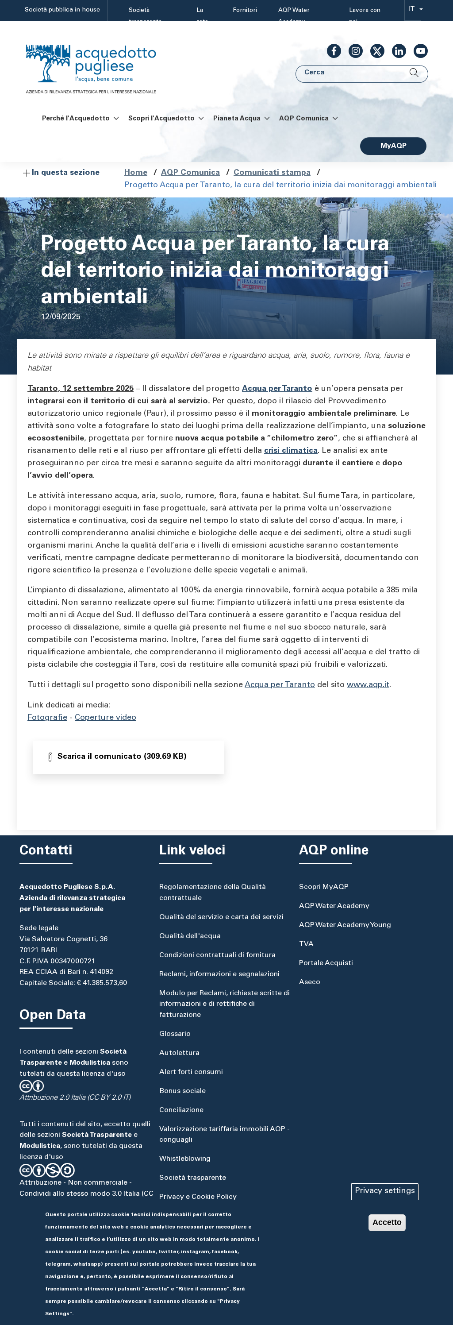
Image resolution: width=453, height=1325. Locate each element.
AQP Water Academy (294, 16)
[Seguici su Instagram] (352, 50)
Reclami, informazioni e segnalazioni (219, 974)
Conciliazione (181, 1110)
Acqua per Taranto (280, 685)
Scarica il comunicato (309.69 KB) (122, 757)
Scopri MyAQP (324, 887)
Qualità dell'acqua (190, 936)
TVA (306, 944)
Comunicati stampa (272, 173)
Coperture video (105, 718)
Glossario (175, 1034)
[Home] (100, 63)
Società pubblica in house (62, 10)
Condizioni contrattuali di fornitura (217, 955)
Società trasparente (145, 16)
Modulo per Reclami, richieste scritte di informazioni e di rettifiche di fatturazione (224, 1004)
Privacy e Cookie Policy (198, 1197)
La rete (202, 16)
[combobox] (413, 11)
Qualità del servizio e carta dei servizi (221, 917)
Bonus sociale (182, 1091)
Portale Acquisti (326, 963)
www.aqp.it (368, 685)
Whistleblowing (185, 1159)
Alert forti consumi (191, 1072)
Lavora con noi (364, 16)
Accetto (387, 1222)
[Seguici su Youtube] (417, 50)
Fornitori (245, 11)
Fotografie (47, 718)
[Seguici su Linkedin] (395, 50)
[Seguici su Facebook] (330, 50)
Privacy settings (385, 1191)
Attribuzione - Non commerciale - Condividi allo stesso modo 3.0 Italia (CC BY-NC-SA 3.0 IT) (86, 1194)
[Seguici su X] (373, 50)
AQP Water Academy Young (345, 925)
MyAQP (393, 146)
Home (135, 173)
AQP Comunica (190, 173)
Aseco (309, 982)
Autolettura (179, 1053)
